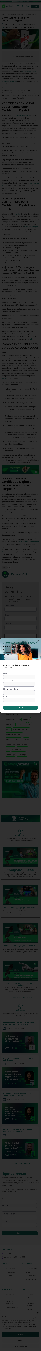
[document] (20, 675)
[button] (38, 641)
